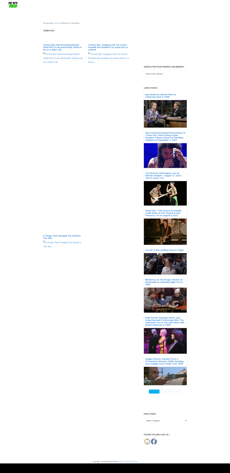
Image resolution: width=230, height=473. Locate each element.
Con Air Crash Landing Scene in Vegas (164, 250)
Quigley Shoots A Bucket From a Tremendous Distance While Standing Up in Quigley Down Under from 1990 (164, 361)
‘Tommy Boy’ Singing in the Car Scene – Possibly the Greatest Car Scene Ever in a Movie (108, 47)
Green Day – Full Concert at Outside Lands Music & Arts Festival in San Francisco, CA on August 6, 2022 (163, 213)
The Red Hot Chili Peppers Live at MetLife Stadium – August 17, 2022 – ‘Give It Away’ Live (164, 175)
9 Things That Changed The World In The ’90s (62, 236)
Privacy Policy (132, 461)
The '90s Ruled (13, 5)
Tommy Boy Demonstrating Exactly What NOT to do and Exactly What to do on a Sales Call (62, 47)
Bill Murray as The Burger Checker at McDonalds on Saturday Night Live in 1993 (164, 282)
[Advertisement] (164, 38)
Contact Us (122, 461)
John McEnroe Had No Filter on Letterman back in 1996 (160, 95)
